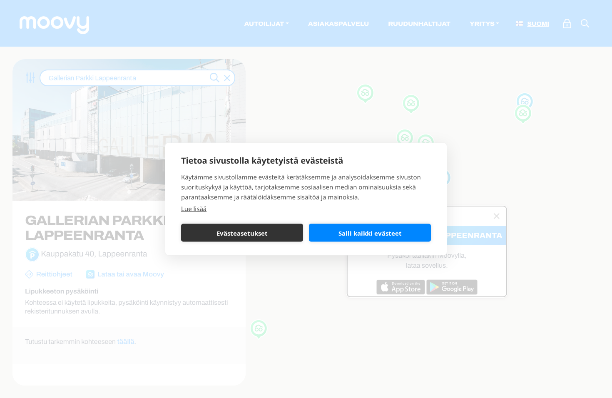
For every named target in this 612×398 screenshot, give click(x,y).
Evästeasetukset (242, 233)
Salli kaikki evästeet (370, 233)
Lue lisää (193, 209)
